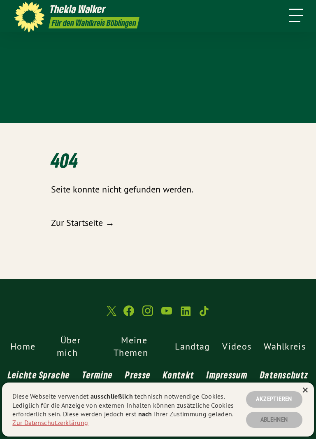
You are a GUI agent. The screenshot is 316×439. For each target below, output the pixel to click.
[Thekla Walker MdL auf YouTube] (166, 314)
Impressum (227, 374)
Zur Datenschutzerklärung (50, 422)
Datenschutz (284, 374)
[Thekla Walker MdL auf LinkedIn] (185, 314)
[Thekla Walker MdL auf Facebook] (128, 314)
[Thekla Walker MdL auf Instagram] (147, 314)
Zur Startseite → (82, 222)
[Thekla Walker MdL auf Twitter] (110, 314)
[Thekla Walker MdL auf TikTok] (204, 314)
